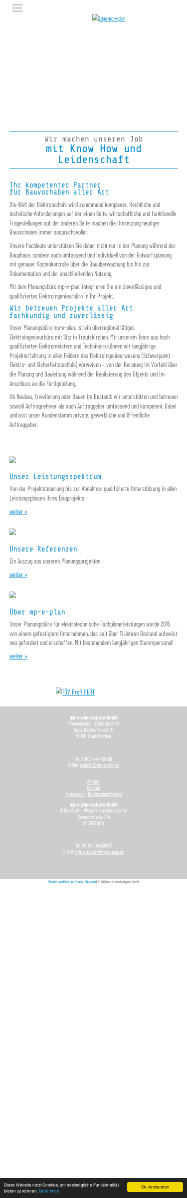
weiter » (18, 512)
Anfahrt (93, 781)
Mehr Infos (49, 1191)
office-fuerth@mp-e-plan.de (99, 852)
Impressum (75, 794)
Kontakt (93, 788)
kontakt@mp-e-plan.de (99, 765)
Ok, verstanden (155, 1187)
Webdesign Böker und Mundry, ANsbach (72, 882)
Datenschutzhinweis (105, 794)
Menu (17, 8)
